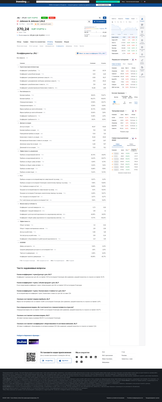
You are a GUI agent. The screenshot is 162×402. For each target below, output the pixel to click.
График (25, 42)
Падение (130, 64)
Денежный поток (49, 46)
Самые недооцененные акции (120, 139)
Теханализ (58, 42)
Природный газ (116, 53)
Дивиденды (69, 46)
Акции (132, 18)
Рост (124, 64)
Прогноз (82, 46)
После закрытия (24, 35)
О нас (123, 352)
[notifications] (142, 1)
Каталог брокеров (118, 93)
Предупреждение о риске (152, 398)
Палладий (114, 50)
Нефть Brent (115, 37)
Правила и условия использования (115, 398)
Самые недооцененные (117, 144)
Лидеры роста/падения (120, 59)
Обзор (19, 42)
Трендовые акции (118, 111)
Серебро (114, 45)
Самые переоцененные (131, 144)
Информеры (105, 362)
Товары (127, 18)
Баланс (41, 46)
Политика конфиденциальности (135, 398)
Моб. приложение (107, 355)
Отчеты (76, 46)
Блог (103, 352)
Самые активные (116, 64)
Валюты (114, 18)
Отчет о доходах (33, 46)
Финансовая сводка (22, 46)
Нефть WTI (115, 40)
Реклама (124, 355)
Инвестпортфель (107, 359)
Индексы (120, 18)
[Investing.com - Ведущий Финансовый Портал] (23, 2)
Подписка (101, 28)
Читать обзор (136, 102)
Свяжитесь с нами (127, 359)
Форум (66, 42)
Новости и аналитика (37, 42)
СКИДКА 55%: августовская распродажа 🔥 (108, 1)
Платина (114, 48)
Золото (114, 42)
